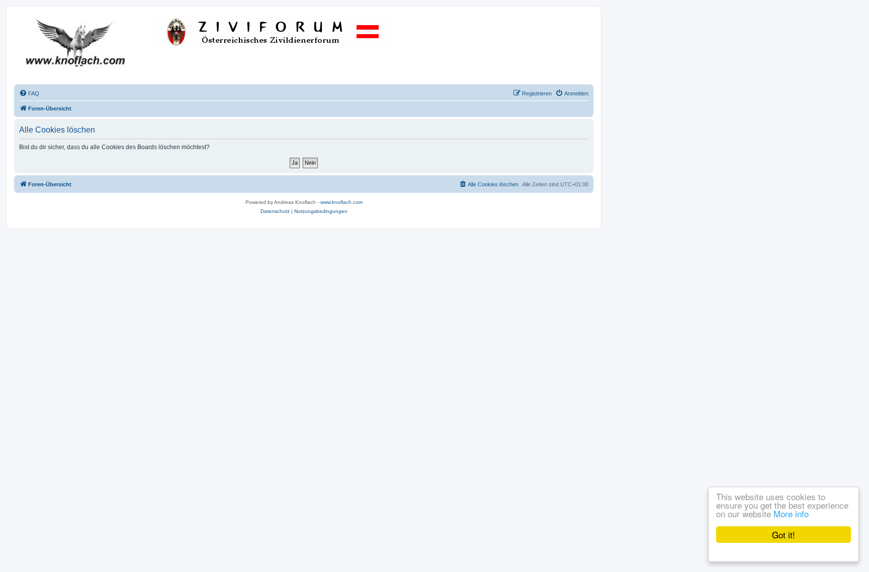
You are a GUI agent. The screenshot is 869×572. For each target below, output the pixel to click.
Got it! (783, 534)
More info (791, 513)
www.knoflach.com (341, 202)
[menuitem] (29, 93)
